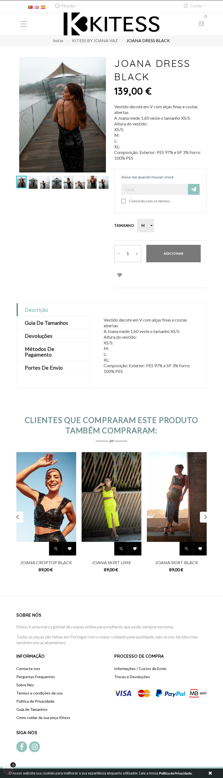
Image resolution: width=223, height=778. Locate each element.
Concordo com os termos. (150, 201)
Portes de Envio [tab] (44, 368)
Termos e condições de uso (39, 693)
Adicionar (174, 253)
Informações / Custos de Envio (140, 668)
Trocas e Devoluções (132, 676)
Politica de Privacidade (35, 701)
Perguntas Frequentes (35, 676)
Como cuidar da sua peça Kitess (43, 717)
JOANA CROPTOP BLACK (46, 562)
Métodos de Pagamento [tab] (39, 352)
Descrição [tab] (36, 310)
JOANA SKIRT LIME (111, 562)
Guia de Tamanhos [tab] (46, 323)
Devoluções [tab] (38, 336)
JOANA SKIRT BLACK (176, 562)
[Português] (30, 6)
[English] (37, 6)
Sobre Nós (25, 685)
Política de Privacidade (175, 773)
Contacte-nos (28, 668)
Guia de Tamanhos (32, 709)
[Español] (43, 6)
